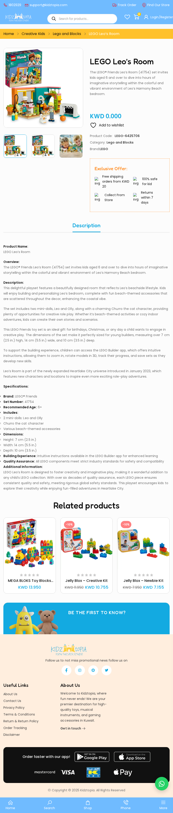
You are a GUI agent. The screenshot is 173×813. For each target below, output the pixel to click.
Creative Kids (33, 33)
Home (8, 33)
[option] (15, 146)
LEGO (104, 149)
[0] (136, 17)
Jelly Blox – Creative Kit (86, 580)
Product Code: (101, 136)
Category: (97, 142)
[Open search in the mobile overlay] (82, 18)
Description (86, 225)
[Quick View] (24, 568)
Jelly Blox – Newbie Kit (143, 580)
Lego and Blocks (67, 33)
